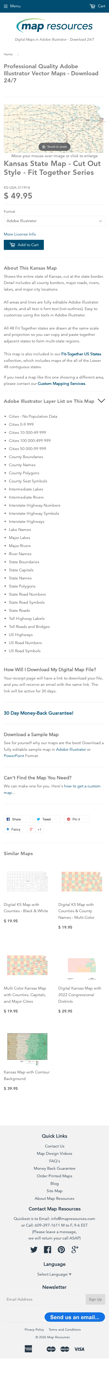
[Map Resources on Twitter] (34, 1251)
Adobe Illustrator (71, 749)
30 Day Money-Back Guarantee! (38, 713)
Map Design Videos (54, 1153)
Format (9, 211)
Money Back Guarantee (55, 1168)
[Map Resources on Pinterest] (61, 1251)
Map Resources (58, 1337)
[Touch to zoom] (54, 128)
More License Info (20, 234)
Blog (54, 1183)
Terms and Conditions (65, 1330)
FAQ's (54, 1161)
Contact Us (54, 1146)
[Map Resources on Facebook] (47, 1251)
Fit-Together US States (81, 354)
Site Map (55, 1190)
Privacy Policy (34, 1330)
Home (8, 54)
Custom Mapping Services (61, 383)
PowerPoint (14, 755)
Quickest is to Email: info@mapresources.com (54, 1218)
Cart (101, 6)
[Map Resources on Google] (75, 1251)
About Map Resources (54, 1198)
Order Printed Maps (54, 1176)
